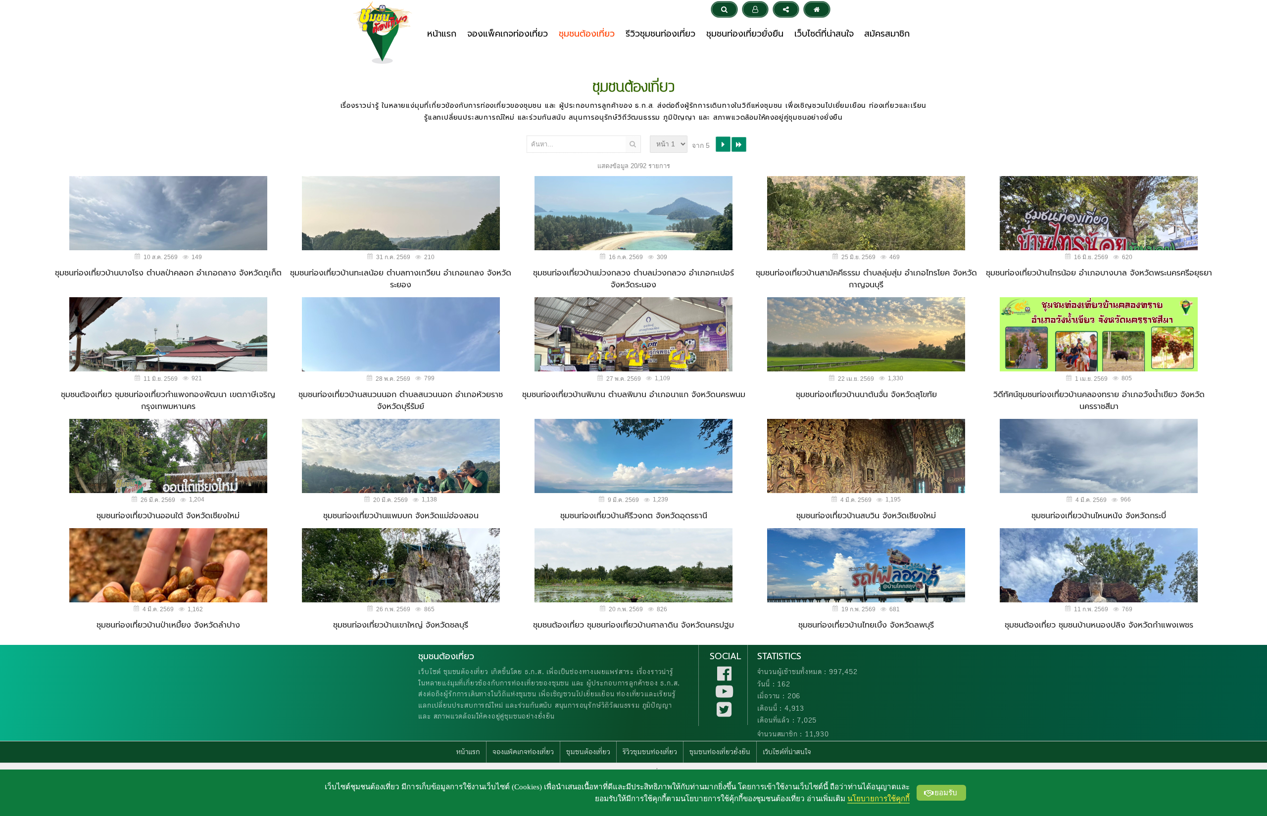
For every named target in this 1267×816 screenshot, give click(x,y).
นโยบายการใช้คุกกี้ (878, 798)
